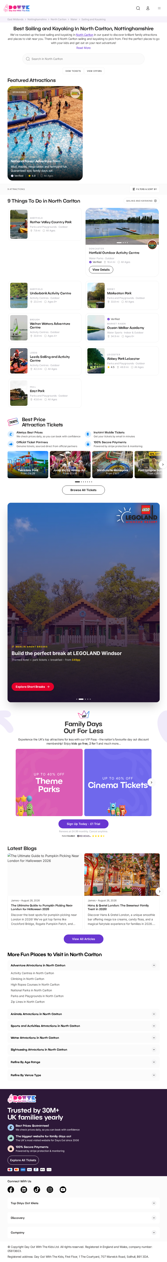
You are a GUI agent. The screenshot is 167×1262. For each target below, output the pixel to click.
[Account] (147, 8)
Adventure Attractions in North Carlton (38, 965)
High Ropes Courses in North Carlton (35, 984)
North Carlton (58, 19)
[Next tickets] (163, 464)
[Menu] (159, 8)
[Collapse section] (154, 965)
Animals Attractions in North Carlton (36, 1014)
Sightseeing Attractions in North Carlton (39, 1049)
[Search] (138, 8)
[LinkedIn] (24, 1190)
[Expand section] (154, 1014)
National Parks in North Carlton (31, 990)
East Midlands (15, 19)
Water (73, 19)
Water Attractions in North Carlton (35, 1037)
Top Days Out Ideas (24, 1203)
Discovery (18, 1217)
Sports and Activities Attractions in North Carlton (45, 1026)
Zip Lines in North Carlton (28, 1001)
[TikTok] (37, 1190)
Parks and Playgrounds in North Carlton (37, 996)
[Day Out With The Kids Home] (16, 8)
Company (17, 1232)
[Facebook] (11, 1190)
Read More (83, 47)
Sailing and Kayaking (93, 19)
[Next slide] (151, 782)
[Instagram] (50, 1190)
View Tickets (73, 71)
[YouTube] (63, 1190)
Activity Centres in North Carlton (32, 973)
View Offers (94, 71)
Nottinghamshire (37, 19)
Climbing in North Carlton (27, 978)
